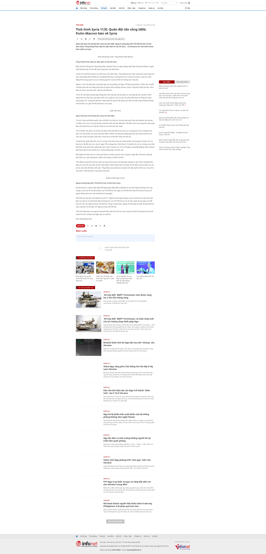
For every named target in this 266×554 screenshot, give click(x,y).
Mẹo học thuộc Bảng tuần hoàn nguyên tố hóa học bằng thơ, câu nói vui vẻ (173, 119)
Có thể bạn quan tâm (85, 258)
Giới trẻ (121, 8)
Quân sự (151, 8)
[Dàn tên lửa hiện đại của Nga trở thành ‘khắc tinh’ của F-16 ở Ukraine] (88, 395)
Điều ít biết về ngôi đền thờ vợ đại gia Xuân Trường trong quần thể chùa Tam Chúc (174, 141)
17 (185, 105)
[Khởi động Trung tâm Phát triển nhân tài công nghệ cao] (85, 267)
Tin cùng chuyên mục (86, 288)
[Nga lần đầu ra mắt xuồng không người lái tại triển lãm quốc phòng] (88, 442)
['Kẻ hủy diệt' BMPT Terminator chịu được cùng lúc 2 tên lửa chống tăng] (88, 299)
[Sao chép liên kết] (89, 39)
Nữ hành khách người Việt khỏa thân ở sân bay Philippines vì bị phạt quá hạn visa (127, 505)
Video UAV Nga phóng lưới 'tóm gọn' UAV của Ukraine (127, 461)
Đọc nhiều (166, 82)
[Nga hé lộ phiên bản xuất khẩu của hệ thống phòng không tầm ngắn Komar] (88, 419)
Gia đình (113, 8)
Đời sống (83, 8)
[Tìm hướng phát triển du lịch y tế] (146, 267)
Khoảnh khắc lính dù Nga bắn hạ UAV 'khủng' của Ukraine (128, 344)
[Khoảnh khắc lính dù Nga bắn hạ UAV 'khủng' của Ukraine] (88, 347)
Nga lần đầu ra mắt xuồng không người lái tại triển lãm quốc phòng (127, 439)
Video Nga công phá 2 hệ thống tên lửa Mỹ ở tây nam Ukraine (128, 368)
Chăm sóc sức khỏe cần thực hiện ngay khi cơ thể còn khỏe (105, 278)
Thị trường (94, 8)
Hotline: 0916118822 (153, 3)
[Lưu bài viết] (94, 39)
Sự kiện (160, 8)
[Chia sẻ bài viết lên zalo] (81, 39)
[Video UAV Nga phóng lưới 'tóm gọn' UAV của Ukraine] (88, 464)
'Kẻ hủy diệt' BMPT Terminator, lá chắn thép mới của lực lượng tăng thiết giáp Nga (128, 320)
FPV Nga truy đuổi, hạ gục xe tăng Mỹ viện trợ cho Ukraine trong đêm (127, 483)
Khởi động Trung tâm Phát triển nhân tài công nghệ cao (84, 278)
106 (165, 112)
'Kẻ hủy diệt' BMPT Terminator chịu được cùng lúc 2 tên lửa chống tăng (127, 296)
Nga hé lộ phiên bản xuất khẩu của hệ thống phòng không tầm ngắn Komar (126, 415)
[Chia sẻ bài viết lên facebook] (77, 39)
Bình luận (81, 226)
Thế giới (104, 8)
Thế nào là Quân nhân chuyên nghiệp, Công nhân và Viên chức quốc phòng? (174, 148)
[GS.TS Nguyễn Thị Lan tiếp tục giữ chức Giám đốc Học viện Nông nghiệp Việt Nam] (125, 267)
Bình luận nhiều (182, 82)
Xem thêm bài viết (115, 521)
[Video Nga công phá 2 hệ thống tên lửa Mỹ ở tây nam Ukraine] (88, 371)
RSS (189, 8)
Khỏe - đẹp (131, 8)
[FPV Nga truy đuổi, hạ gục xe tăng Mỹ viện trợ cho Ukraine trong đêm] (88, 486)
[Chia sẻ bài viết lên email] (85, 39)
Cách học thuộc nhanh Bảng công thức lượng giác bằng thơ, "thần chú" (172, 104)
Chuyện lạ (141, 8)
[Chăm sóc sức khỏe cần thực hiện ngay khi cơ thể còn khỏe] (105, 267)
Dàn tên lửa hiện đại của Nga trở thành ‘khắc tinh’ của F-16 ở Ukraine (126, 391)
